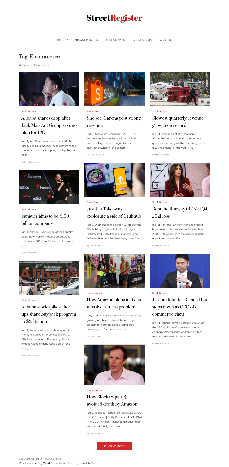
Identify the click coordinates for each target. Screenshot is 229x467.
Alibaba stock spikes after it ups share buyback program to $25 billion (48, 314)
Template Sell (87, 463)
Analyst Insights (86, 40)
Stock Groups (143, 40)
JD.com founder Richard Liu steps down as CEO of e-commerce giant (179, 307)
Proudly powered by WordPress (38, 463)
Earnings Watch (116, 40)
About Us (165, 40)
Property (61, 40)
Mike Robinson (31, 162)
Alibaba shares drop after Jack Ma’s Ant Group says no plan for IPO (49, 126)
